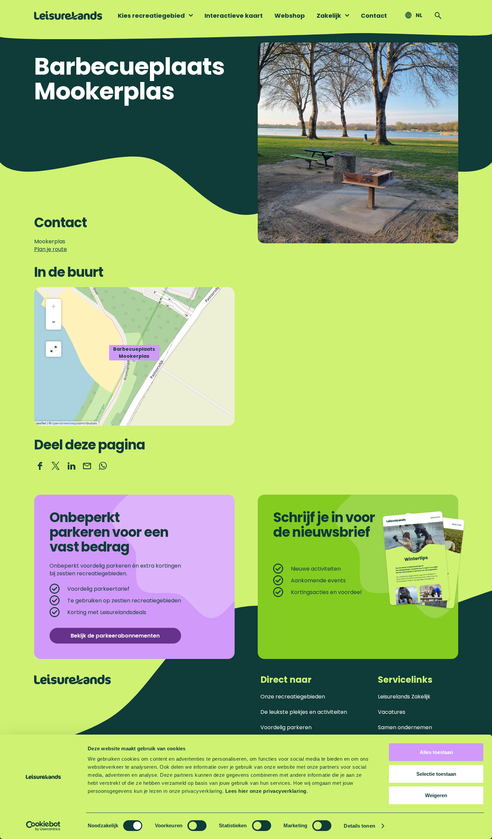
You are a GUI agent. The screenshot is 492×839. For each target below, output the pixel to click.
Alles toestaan (436, 752)
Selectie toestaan (436, 774)
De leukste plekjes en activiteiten (303, 712)
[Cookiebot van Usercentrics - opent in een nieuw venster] (43, 826)
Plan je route (50, 249)
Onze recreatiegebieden (292, 696)
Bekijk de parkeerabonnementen (115, 636)
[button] (134, 356)
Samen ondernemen (405, 727)
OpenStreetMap (64, 423)
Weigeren (436, 795)
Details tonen (359, 826)
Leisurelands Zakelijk (404, 696)
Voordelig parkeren (286, 727)
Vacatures (391, 712)
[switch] (197, 825)
